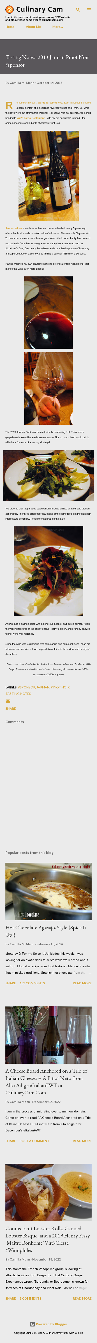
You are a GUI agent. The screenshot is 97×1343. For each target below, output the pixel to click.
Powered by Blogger (51, 1324)
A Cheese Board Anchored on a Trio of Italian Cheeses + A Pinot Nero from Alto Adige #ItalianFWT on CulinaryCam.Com (46, 1081)
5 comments (30, 1298)
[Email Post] (8, 703)
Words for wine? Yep (50, 102)
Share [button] (10, 708)
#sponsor (26, 687)
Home (9, 26)
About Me (33, 26)
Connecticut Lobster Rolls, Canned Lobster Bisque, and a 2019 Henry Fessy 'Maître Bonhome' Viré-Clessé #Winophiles (47, 1239)
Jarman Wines (13, 228)
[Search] (78, 8)
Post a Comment (34, 1141)
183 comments (32, 983)
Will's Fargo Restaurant (31, 118)
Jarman (43, 687)
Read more (82, 983)
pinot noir (60, 687)
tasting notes (18, 693)
